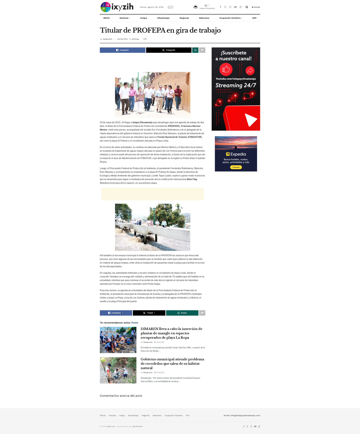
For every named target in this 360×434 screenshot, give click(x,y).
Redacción (107, 39)
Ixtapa (143, 18)
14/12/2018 (160, 342)
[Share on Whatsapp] (195, 50)
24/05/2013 (122, 39)
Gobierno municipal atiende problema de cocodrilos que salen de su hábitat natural (172, 363)
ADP (254, 18)
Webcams (204, 18)
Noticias (124, 18)
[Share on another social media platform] (202, 50)
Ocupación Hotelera (229, 18)
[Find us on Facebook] (220, 7)
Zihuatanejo (163, 18)
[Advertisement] (152, 64)
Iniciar (257, 7)
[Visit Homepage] (117, 7)
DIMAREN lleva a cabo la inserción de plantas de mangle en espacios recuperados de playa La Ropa (171, 333)
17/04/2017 (160, 372)
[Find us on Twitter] (225, 7)
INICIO (106, 18)
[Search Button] (247, 7)
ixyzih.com (111, 426)
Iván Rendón (137, 426)
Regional (184, 18)
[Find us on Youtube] (235, 7)
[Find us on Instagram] (230, 7)
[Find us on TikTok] (240, 7)
